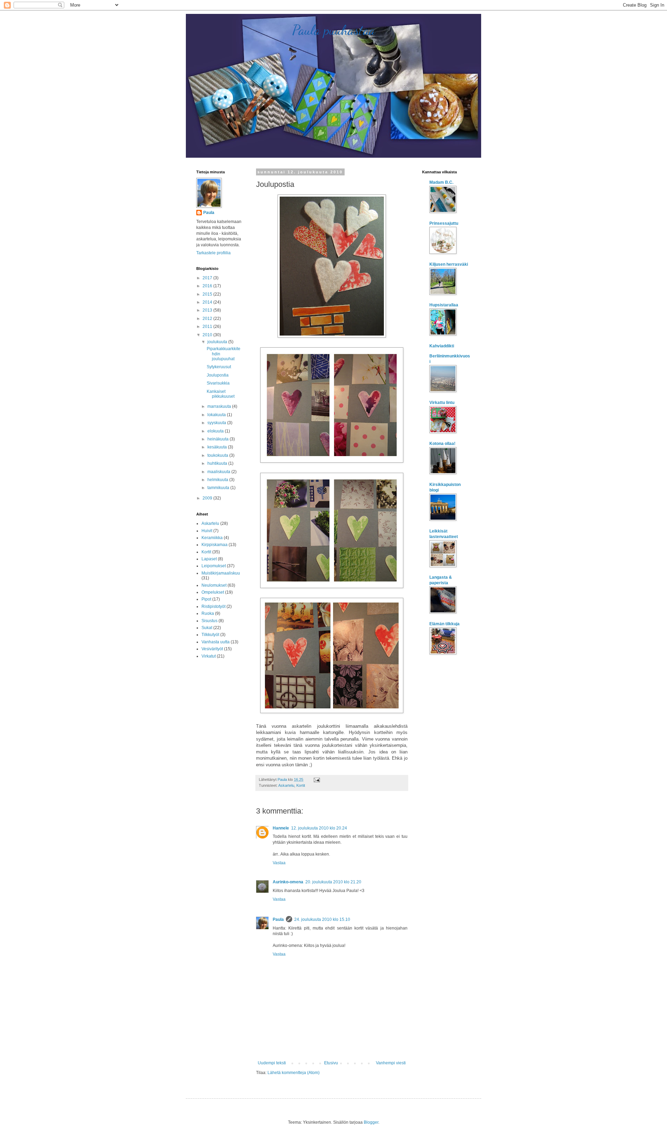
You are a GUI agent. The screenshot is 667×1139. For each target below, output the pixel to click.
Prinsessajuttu (443, 223)
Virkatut (208, 656)
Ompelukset (212, 592)
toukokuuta (218, 455)
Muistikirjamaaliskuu (220, 573)
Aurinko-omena (288, 882)
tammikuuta (218, 487)
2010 (208, 334)
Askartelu (286, 785)
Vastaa (279, 862)
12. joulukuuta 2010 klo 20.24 (319, 828)
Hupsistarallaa (443, 305)
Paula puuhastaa (333, 30)
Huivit (206, 530)
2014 (208, 302)
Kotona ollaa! (442, 443)
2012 (208, 318)
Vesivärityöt (212, 648)
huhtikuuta (217, 463)
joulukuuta (217, 341)
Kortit (300, 785)
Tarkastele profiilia (213, 252)
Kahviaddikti (441, 346)
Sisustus (209, 620)
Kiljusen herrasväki (448, 264)
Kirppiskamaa (214, 544)
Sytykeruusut (219, 366)
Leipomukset (213, 565)
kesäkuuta (217, 447)
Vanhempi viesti (391, 1062)
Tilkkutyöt (210, 634)
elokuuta (216, 431)
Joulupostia (218, 375)
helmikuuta (218, 479)
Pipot (206, 599)
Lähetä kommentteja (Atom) (293, 1072)
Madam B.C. (441, 182)
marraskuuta (219, 406)
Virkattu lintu (441, 402)
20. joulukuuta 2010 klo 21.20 (333, 882)
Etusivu (331, 1062)
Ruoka (207, 613)
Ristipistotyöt (213, 606)
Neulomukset (214, 585)
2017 (208, 277)
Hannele (281, 828)
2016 (208, 285)
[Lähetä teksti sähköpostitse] (316, 779)
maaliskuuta (219, 471)
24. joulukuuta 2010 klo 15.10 (322, 919)
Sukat (206, 627)
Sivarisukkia (218, 383)
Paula (278, 919)
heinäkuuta (218, 439)
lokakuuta (217, 414)
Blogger (371, 1122)
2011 (208, 326)
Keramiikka (212, 537)
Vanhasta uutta (215, 641)
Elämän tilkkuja (444, 623)
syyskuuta (217, 422)
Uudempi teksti (272, 1062)
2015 (208, 294)
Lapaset (209, 558)
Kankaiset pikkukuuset (220, 394)
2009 (208, 498)
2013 (208, 310)
